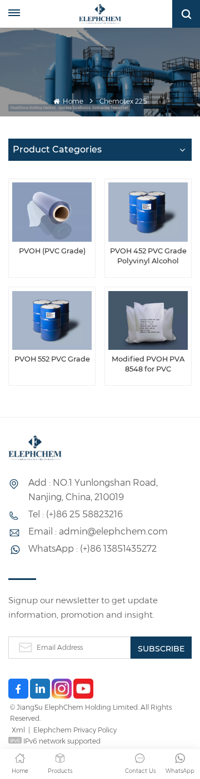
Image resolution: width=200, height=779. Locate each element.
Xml (18, 730)
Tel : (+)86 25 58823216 (75, 514)
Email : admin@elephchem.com (98, 531)
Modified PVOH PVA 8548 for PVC (148, 364)
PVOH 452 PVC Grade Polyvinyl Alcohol (148, 256)
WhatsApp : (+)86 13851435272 (92, 548)
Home (72, 101)
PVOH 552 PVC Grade (52, 359)
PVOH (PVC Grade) (52, 251)
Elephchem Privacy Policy (75, 730)
